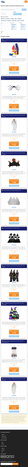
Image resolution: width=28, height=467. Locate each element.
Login (2, 442)
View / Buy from (14, 68)
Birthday (3, 18)
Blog (2, 451)
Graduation (14, 20)
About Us (3, 448)
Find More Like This (14, 72)
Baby (16, 18)
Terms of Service (4, 437)
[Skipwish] (3, 1)
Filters (14, 12)
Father (18, 20)
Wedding (19, 18)
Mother (22, 20)
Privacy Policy (4, 436)
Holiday (12, 18)
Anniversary (3, 20)
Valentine (9, 20)
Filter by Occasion (4, 16)
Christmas (7, 18)
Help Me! (3, 434)
